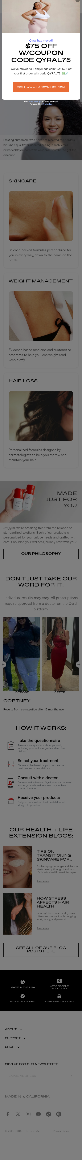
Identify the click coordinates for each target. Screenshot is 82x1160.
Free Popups (35, 101)
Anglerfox (47, 104)
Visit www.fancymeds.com (41, 87)
